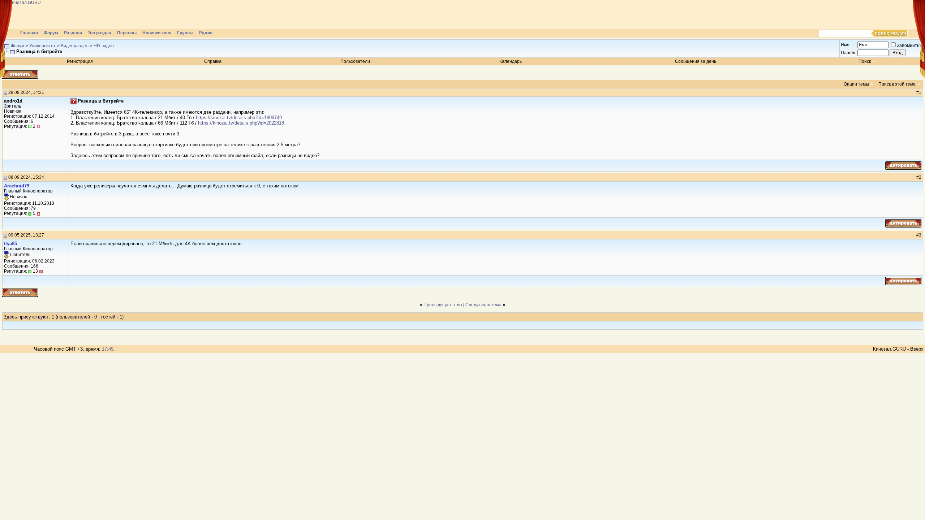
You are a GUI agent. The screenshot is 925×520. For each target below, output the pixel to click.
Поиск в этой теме (897, 84)
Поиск (865, 61)
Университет (42, 45)
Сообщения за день (695, 61)
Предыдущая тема (442, 304)
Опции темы (856, 84)
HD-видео (104, 45)
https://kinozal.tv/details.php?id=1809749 (239, 117)
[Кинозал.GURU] (74, 14)
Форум (51, 32)
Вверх (917, 349)
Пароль (848, 52)
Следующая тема (483, 304)
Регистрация (80, 61)
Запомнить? (909, 45)
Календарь (510, 61)
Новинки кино (156, 32)
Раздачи (73, 32)
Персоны (127, 32)
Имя (845, 44)
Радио (205, 32)
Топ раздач (99, 32)
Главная (29, 32)
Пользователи (355, 61)
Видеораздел (75, 45)
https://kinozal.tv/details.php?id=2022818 (241, 123)
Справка (212, 61)
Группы (185, 32)
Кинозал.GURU (889, 349)
